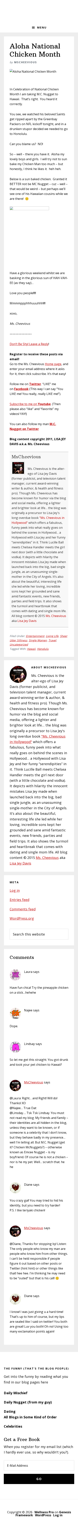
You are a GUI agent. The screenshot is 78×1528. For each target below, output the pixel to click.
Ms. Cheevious (56, 616)
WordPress (43, 1515)
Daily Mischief (15, 1393)
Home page (53, 364)
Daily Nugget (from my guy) (28, 1402)
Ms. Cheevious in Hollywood (39, 11)
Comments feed (23, 909)
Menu (42, 27)
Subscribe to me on (30, 404)
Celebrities (13, 1426)
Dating (10, 1411)
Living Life (52, 636)
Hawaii (31, 649)
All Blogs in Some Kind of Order (30, 1417)
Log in (15, 890)
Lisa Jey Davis (27, 621)
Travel (52, 640)
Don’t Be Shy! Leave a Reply (29, 344)
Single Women (38, 640)
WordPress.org (22, 918)
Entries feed (19, 899)
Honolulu (43, 649)
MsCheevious (26, 456)
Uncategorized (19, 644)
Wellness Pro (44, 1512)
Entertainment (35, 636)
